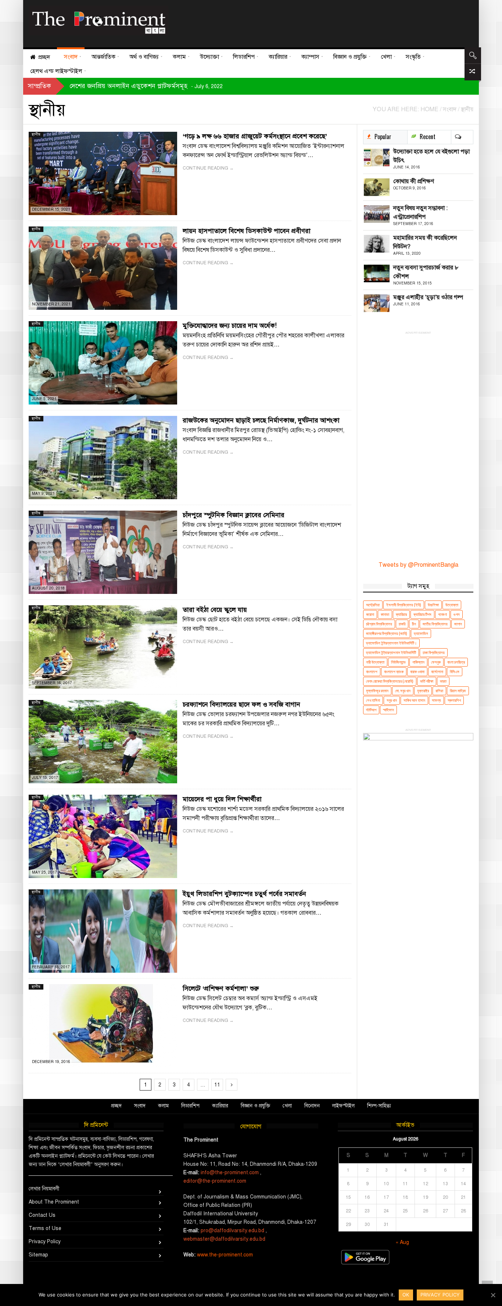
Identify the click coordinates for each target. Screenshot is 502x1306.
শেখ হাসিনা (373, 700)
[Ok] (492, 1295)
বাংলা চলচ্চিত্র (456, 662)
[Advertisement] (318, 22)
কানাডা (385, 614)
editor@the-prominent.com (214, 1181)
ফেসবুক (436, 662)
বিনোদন (312, 1106)
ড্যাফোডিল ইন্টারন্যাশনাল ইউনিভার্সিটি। (391, 643)
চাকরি (402, 623)
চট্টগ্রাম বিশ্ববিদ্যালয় (379, 623)
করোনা (370, 614)
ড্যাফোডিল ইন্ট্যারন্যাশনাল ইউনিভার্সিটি (391, 652)
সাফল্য (436, 700)
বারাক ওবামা (417, 671)
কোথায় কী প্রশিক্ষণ (413, 181)
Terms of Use (45, 1228)
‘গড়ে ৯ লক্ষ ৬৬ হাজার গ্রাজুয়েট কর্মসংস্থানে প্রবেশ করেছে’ (255, 136)
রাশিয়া (439, 690)
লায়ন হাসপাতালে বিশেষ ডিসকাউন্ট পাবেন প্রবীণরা (247, 231)
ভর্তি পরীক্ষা (426, 681)
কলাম (163, 1106)
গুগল (456, 614)
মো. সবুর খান (402, 690)
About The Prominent (54, 1202)
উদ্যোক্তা (451, 604)
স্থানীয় (36, 134)
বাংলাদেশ (371, 671)
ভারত (443, 681)
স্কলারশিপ (454, 700)
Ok (405, 1295)
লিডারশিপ (190, 1106)
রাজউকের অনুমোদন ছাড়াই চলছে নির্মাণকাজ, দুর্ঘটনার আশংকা (261, 420)
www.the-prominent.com (225, 1255)
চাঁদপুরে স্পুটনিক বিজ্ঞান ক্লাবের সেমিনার (233, 515)
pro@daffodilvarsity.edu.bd (232, 1230)
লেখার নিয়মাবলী (44, 1189)
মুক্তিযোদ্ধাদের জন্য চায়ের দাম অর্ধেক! (230, 326)
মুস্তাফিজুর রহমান (377, 690)
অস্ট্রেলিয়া (373, 604)
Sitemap (38, 1255)
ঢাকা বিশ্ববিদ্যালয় (434, 652)
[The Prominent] (98, 20)
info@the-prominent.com (230, 1172)
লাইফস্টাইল (343, 1106)
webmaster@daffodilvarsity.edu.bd (224, 1239)
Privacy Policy (45, 1241)
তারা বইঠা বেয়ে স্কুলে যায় (215, 610)
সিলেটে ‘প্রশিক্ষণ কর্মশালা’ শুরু (221, 988)
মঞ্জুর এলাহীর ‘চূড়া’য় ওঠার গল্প (428, 297)
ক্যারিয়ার (401, 614)
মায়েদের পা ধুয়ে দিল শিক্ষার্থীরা (222, 799)
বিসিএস (454, 671)
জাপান (458, 623)
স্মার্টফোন (388, 709)
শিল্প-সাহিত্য (379, 1106)
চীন (414, 623)
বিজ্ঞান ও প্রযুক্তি (255, 1106)
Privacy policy (440, 1295)
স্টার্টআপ (371, 709)
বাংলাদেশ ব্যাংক (394, 671)
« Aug (402, 1242)
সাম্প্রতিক (39, 86)
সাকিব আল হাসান (414, 700)
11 (217, 1085)
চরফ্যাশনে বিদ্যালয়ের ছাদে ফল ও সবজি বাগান (241, 704)
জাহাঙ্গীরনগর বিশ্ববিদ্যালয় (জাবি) (386, 633)
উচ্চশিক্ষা (433, 604)
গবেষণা (442, 614)
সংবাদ (140, 1106)
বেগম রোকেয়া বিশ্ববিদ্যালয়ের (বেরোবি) (389, 681)
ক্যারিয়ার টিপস (422, 614)
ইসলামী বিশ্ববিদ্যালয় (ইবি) (403, 604)
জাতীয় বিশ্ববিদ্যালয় (435, 623)
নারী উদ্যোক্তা (375, 662)
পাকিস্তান (418, 662)
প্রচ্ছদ (116, 1106)
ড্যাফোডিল (421, 633)
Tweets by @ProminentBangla (418, 565)
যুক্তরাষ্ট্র (423, 690)
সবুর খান (392, 700)
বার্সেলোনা (437, 671)
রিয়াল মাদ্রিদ (458, 690)
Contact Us (42, 1215)
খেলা (287, 1106)
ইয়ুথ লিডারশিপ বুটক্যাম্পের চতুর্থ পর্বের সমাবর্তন (244, 894)
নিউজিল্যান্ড (398, 662)
